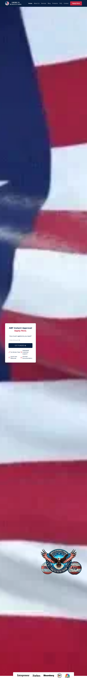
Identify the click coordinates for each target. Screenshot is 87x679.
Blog (49, 3)
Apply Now (76, 3)
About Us (36, 3)
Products (55, 3)
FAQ (60, 3)
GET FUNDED (19, 345)
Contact (66, 3)
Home (30, 3)
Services (43, 3)
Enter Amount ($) (15, 340)
